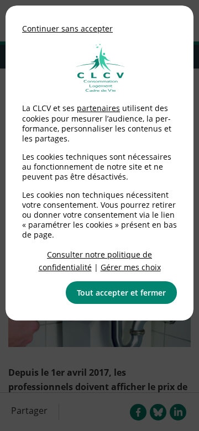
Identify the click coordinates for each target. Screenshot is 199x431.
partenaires (98, 108)
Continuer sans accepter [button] (67, 28)
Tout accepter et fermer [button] (121, 292)
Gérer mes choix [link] (131, 267)
